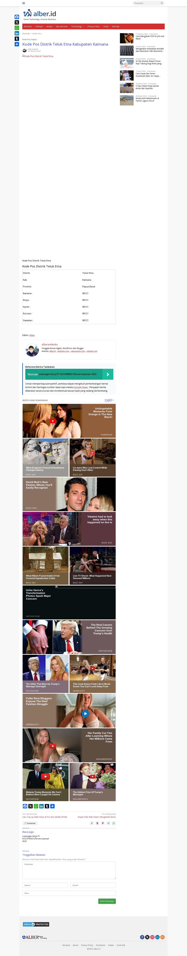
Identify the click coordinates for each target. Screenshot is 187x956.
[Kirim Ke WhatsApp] (114, 823)
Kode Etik (121, 945)
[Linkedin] (157, 937)
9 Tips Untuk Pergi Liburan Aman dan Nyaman (147, 87)
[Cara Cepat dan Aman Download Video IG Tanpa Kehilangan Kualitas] (127, 75)
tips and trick (61, 26)
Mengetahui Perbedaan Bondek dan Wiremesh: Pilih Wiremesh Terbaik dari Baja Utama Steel (150, 49)
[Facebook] (17, 17)
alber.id (52, 351)
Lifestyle (39, 26)
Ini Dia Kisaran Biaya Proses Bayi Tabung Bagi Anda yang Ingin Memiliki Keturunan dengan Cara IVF (150, 62)
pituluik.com (92, 351)
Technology (76, 26)
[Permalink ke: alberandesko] (24, 50)
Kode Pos (26, 39)
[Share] (17, 44)
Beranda (27, 26)
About (75, 945)
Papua (34, 39)
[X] (17, 22)
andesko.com (63, 351)
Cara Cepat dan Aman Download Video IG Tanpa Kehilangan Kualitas (147, 74)
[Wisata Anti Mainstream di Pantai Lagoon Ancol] (127, 100)
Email (105, 26)
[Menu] (24, 3)
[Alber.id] (39, 14)
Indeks (111, 945)
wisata (49, 26)
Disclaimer (100, 945)
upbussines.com (78, 351)
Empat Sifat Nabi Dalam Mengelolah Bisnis (97, 815)
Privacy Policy (93, 26)
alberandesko (33, 49)
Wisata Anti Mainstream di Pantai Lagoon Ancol (147, 99)
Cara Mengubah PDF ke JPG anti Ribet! (150, 37)
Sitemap (115, 26)
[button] (162, 3)
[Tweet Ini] (97, 823)
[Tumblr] (17, 38)
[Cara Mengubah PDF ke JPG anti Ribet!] (127, 38)
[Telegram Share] (108, 823)
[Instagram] (152, 937)
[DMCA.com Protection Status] (36, 924)
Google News (81, 387)
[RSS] (162, 937)
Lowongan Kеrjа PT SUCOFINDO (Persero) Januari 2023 (35, 838)
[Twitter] (147, 937)
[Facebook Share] (92, 823)
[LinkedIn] (17, 33)
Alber (32, 335)
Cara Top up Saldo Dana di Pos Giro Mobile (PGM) (44, 815)
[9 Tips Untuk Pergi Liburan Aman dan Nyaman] (127, 88)
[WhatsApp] (17, 28)
